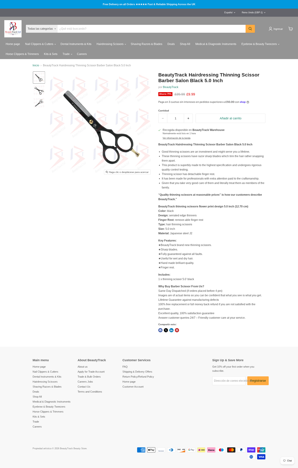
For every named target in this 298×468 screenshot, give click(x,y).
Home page (13, 44)
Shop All (185, 44)
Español (228, 12)
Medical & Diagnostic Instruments (215, 44)
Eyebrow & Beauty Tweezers (259, 44)
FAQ (125, 366)
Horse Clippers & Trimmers (22, 54)
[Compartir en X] (166, 330)
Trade (66, 54)
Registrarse (258, 380)
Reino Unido (252, 12)
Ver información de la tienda (176, 138)
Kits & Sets (50, 54)
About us (83, 366)
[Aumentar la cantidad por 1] (188, 118)
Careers (82, 54)
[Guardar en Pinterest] (177, 330)
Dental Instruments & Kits (76, 44)
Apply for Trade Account (91, 371)
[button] (276, 29)
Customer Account (132, 386)
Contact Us (84, 386)
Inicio (36, 65)
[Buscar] (250, 29)
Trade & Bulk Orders (89, 376)
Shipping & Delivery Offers (137, 371)
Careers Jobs (85, 381)
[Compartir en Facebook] (160, 330)
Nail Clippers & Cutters (39, 44)
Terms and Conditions (90, 391)
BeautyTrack (170, 87)
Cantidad (163, 110)
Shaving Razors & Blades (146, 44)
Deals (171, 44)
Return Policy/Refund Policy (138, 376)
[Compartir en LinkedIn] (171, 330)
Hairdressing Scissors (110, 44)
